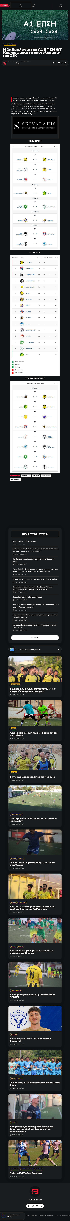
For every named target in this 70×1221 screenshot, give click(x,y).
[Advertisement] (35, 81)
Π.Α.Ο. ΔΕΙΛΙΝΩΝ (19, 207)
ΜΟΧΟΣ (20, 220)
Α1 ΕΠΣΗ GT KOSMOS (10, 44)
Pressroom (11, 62)
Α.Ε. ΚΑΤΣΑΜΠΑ (18, 193)
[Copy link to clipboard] (65, 63)
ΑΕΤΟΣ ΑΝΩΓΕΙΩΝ (19, 169)
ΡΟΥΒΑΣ (50, 244)
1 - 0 (34, 179)
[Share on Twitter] (56, 63)
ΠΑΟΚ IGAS (51, 467)
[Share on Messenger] (59, 63)
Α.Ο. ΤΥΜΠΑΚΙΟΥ (19, 234)
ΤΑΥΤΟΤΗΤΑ (50, 1216)
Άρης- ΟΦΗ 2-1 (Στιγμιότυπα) (25, 541)
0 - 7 (35, 407)
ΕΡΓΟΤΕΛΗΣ (51, 160)
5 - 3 (35, 244)
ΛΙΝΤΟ (49, 193)
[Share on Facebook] (53, 63)
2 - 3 (35, 397)
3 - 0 (35, 427)
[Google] (41, 1206)
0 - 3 (35, 159)
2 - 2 (35, 206)
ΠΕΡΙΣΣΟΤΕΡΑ (35, 637)
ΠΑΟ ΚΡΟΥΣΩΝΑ (19, 244)
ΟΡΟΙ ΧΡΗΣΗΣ (42, 1216)
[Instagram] (33, 1206)
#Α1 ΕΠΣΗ (36, 476)
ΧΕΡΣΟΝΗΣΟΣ (51, 234)
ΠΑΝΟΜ (50, 170)
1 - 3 (35, 437)
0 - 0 (35, 220)
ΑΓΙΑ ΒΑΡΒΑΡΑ (52, 207)
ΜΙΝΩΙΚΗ (50, 180)
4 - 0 (35, 193)
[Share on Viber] (62, 63)
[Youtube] (37, 1206)
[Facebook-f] (28, 1206)
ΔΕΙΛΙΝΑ (20, 457)
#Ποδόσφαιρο (15, 479)
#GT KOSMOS (26, 476)
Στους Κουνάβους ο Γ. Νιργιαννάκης (27, 597)
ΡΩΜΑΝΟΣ (50, 220)
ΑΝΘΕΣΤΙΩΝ (19, 160)
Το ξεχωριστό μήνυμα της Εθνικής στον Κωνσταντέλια (35, 579)
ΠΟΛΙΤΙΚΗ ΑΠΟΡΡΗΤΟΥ (31, 1216)
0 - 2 (35, 169)
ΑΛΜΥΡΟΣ (19, 180)
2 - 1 (34, 417)
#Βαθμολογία (46, 476)
